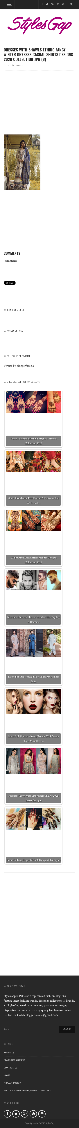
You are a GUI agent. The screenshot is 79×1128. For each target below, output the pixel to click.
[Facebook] (42, 4)
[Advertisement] (39, 105)
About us (9, 1052)
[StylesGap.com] (39, 24)
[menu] (9, 4)
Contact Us (10, 1067)
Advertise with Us (14, 1060)
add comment (17, 65)
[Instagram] (62, 4)
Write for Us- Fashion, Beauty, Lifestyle (27, 1090)
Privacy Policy (12, 1083)
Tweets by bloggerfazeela (19, 366)
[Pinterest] (57, 4)
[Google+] (52, 4)
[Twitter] (46, 4)
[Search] (71, 4)
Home (7, 1075)
